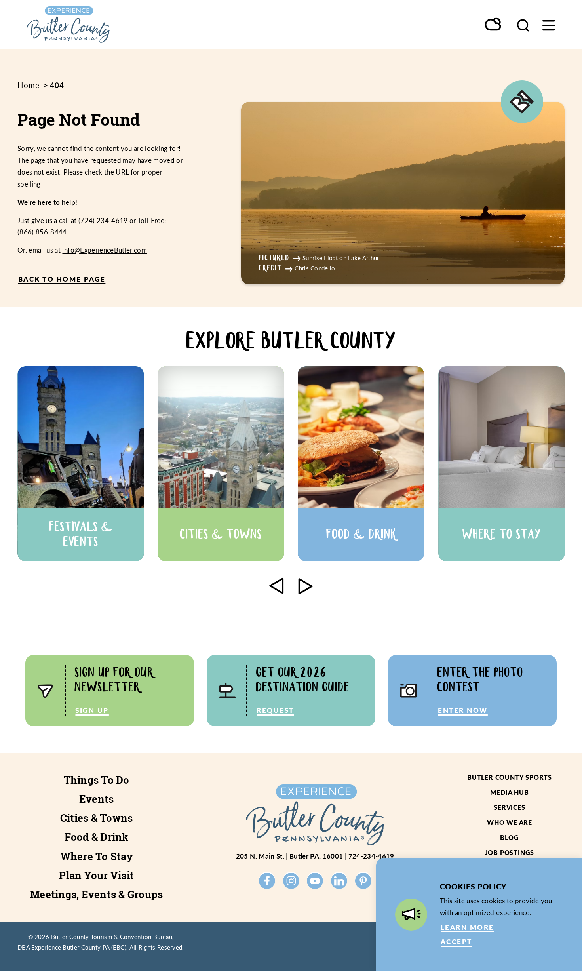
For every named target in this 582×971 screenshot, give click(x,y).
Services (509, 807)
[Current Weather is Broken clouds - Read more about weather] (493, 25)
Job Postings (509, 852)
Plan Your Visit (96, 875)
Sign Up (91, 710)
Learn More (467, 927)
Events (96, 799)
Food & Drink (97, 837)
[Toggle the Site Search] (523, 24)
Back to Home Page (61, 279)
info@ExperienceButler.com (104, 250)
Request (275, 710)
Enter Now (462, 710)
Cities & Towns (96, 818)
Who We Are (509, 822)
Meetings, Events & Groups (96, 894)
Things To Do (96, 780)
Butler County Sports (509, 777)
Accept (456, 941)
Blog (509, 837)
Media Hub (509, 792)
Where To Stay (97, 856)
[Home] (93, 24)
